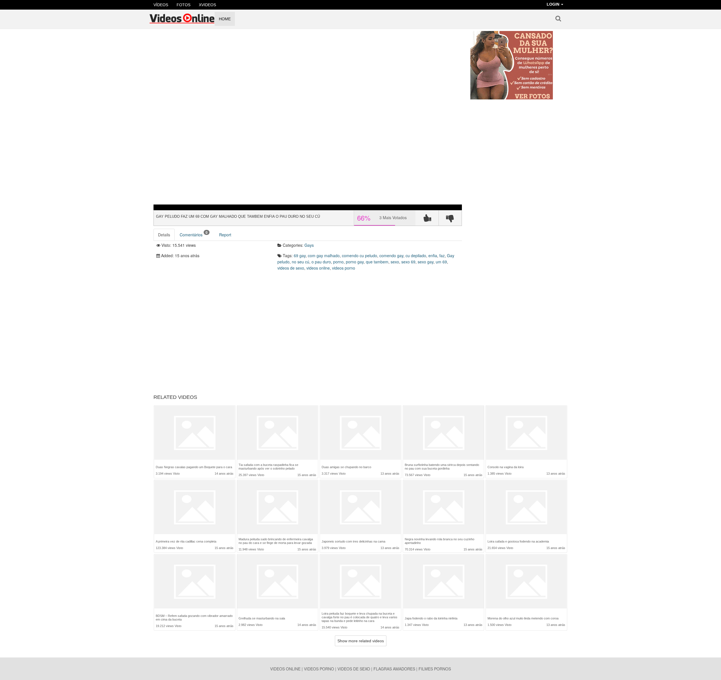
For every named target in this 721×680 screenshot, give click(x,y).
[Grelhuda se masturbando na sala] (277, 583)
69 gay (300, 255)
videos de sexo (290, 268)
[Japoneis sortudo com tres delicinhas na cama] (360, 507)
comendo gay (391, 255)
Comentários (194, 233)
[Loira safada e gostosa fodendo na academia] (526, 507)
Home (225, 19)
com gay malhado (324, 255)
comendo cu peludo (359, 255)
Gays (309, 245)
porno (338, 262)
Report (225, 234)
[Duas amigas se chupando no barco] (360, 433)
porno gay (355, 262)
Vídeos (160, 5)
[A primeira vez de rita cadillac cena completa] (194, 507)
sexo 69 (408, 262)
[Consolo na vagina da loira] (526, 433)
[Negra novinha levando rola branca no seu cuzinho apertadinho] (443, 507)
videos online (318, 268)
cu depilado (416, 255)
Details (164, 234)
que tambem (377, 262)
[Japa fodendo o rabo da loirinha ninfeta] (443, 583)
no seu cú (300, 262)
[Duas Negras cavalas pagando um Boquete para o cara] (194, 433)
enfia (432, 255)
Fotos (183, 5)
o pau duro (321, 262)
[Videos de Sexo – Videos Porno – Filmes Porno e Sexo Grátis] (182, 17)
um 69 (441, 262)
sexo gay (425, 262)
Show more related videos (360, 641)
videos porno (343, 268)
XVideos (207, 5)
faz (442, 255)
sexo (395, 262)
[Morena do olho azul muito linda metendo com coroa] (526, 583)
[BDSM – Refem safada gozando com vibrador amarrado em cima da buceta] (194, 582)
